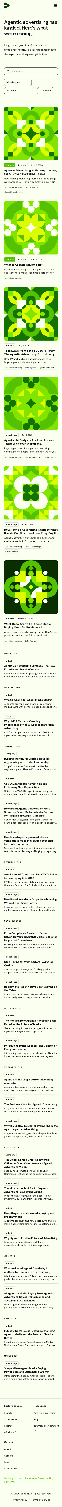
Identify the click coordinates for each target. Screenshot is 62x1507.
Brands (8, 1412)
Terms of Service (40, 1499)
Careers (8, 1455)
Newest (47, 90)
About (7, 1449)
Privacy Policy (19, 1499)
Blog (36, 1419)
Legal (7, 1462)
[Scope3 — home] (7, 5)
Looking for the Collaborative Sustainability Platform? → (28, 1480)
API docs (9, 1432)
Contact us (10, 1468)
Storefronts (10, 1419)
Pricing (8, 1425)
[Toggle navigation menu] (55, 5)
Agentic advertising (44, 1412)
